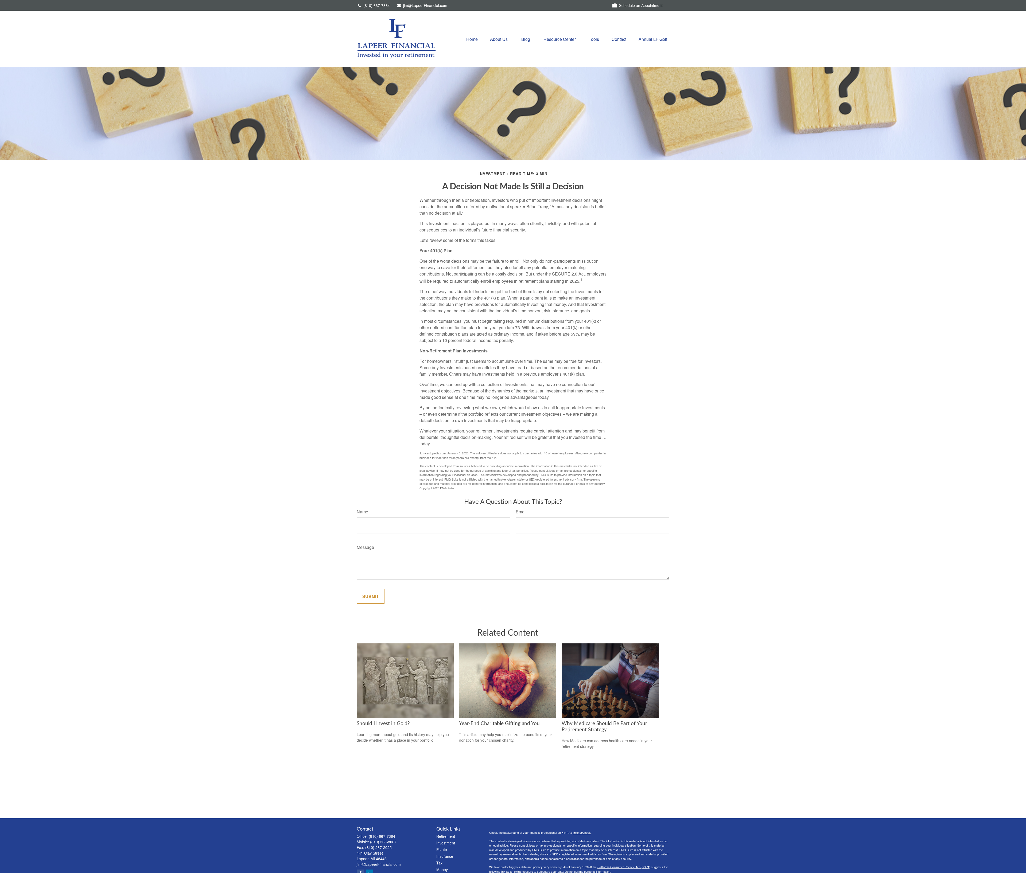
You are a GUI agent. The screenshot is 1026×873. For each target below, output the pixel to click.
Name (362, 512)
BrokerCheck (582, 832)
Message (365, 547)
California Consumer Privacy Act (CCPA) (623, 867)
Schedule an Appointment (641, 5)
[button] (472, 38)
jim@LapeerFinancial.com (425, 5)
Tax (439, 863)
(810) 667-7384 (376, 5)
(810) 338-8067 (383, 841)
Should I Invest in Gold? (383, 723)
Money (442, 869)
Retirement (445, 836)
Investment (445, 843)
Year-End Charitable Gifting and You (499, 723)
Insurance (444, 856)
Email (521, 512)
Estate (441, 849)
